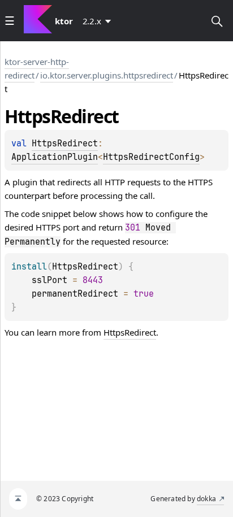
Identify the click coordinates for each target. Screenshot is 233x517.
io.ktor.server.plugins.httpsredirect (106, 75)
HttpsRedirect (65, 143)
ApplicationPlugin (54, 157)
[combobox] (99, 21)
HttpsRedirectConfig (151, 157)
